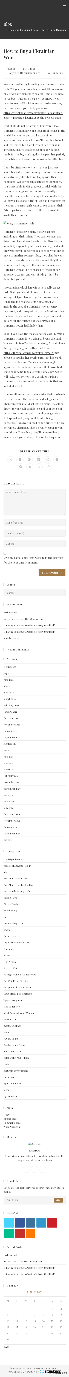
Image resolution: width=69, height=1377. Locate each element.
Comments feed (12, 1122)
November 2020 (12, 782)
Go (58, 1200)
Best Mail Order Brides (16, 878)
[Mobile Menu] (64, 6)
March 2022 (10, 698)
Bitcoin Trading (12, 904)
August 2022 (10, 666)
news (6, 1032)
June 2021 (8, 756)
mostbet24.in (10, 1019)
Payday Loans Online (15, 1045)
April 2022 (9, 692)
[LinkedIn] (41, 1223)
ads (5, 872)
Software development (16, 1070)
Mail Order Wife (12, 1006)
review (7, 1064)
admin (11, 68)
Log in (7, 1114)
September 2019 (12, 833)
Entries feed (10, 1118)
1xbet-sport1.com (13, 859)
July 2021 (8, 750)
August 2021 (10, 743)
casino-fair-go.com (14, 923)
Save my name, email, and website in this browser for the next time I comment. (34, 560)
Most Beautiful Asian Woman (19, 1013)
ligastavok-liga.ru (13, 1000)
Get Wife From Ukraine (16, 980)
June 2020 (9, 801)
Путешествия (11, 1096)
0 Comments (56, 73)
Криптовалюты (12, 1083)
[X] (42, 1169)
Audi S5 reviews (11, 638)
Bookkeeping (11, 910)
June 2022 (8, 679)
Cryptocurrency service (16, 942)
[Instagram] (34, 1169)
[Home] (4, 29)
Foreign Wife (11, 968)
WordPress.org (12, 1126)
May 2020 (9, 807)
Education (9, 948)
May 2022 (8, 686)
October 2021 (10, 730)
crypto (7, 929)
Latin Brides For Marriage (18, 993)
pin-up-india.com (12, 1051)
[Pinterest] (52, 1223)
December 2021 (12, 717)
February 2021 (11, 775)
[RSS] (30, 1233)
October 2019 (11, 826)
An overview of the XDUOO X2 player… (24, 618)
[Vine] (9, 1233)
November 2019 (12, 820)
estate (7, 955)
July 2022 (8, 673)
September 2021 (12, 737)
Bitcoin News (10, 897)
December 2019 (12, 814)
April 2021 (8, 762)
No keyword (10, 612)
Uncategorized (11, 1077)
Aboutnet (32, 1371)
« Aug (6, 1346)
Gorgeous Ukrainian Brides (23, 73)
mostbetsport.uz (12, 1025)
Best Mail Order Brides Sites (18, 884)
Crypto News (11, 936)
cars (6, 916)
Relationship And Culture (16, 1057)
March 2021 (9, 769)
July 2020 (8, 794)
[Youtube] (20, 1233)
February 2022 (11, 705)
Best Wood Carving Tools (17, 891)
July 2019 (8, 839)
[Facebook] (26, 1169)
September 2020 (12, 788)
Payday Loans (11, 1038)
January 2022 (10, 711)
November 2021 (12, 724)
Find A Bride (10, 961)
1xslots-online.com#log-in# (18, 865)
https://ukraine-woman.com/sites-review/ (29, 353)
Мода (7, 1089)
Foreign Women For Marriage (20, 974)
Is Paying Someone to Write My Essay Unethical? (29, 625)
